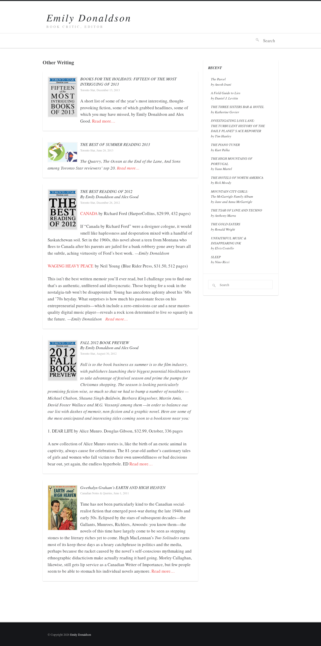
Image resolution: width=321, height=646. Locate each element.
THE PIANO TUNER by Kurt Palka (225, 147)
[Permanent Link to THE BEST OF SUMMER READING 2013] (62, 158)
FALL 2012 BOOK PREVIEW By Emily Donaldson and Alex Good (109, 345)
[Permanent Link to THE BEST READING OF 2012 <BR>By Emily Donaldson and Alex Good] (62, 226)
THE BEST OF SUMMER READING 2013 (115, 144)
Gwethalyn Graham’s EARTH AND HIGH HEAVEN (123, 487)
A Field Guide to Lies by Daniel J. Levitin (225, 95)
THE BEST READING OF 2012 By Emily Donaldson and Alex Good (109, 194)
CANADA (89, 213)
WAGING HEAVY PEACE (70, 266)
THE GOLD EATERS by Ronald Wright (225, 226)
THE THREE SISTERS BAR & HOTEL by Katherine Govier (237, 109)
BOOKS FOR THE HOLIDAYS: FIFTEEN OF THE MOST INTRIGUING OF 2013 (128, 81)
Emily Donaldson (88, 17)
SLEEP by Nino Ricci (220, 259)
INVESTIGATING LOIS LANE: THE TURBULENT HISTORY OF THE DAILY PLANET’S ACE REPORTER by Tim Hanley (238, 128)
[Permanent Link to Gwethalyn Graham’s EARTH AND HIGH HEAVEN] (62, 526)
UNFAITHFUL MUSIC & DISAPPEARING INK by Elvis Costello (229, 243)
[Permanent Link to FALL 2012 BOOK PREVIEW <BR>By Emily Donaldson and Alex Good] (62, 377)
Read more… (103, 121)
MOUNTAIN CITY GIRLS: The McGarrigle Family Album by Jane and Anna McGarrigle (232, 196)
